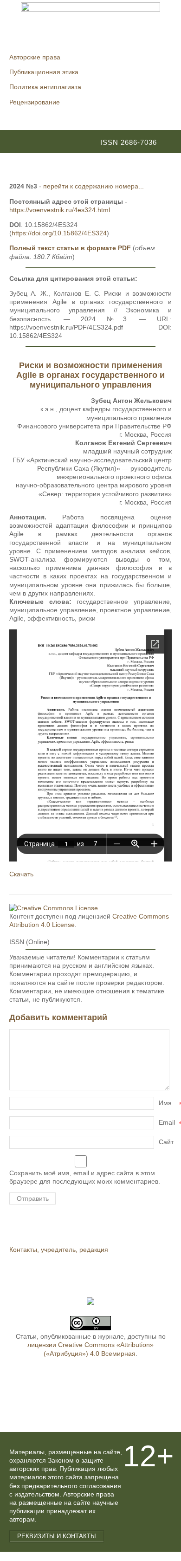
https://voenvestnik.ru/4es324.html (59, 210)
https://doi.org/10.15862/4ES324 (59, 233)
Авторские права (34, 57)
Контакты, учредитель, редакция (58, 1249)
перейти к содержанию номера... (93, 186)
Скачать (21, 874)
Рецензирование (34, 102)
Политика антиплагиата (45, 87)
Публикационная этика (43, 72)
